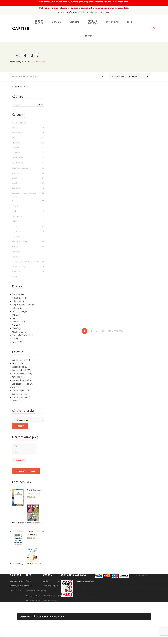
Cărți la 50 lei (17, 163)
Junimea (15, 342)
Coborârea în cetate (89, 198)
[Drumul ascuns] (88, 225)
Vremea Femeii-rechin (116, 198)
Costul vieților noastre (61, 315)
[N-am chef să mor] (61, 170)
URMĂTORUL (115, 331)
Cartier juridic (18, 394)
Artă (13, 137)
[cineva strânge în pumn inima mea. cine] (88, 286)
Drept (14, 178)
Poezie (14, 246)
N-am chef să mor (61, 198)
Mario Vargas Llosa (145, 319)
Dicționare (16, 173)
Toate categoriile (19, 122)
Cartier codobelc (19, 370)
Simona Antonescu (90, 202)
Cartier (15, 294)
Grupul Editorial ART (21, 304)
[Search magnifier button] (42, 104)
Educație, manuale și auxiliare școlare (24, 194)
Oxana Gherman (63, 258)
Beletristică (61, 132)
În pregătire (17, 216)
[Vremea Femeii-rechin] (116, 170)
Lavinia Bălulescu (90, 322)
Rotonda (15, 363)
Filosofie (15, 206)
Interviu (15, 221)
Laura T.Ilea (63, 202)
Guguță (15, 325)
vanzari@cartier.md (18, 586)
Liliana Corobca (117, 319)
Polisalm (15, 308)
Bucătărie (16, 152)
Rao (13, 318)
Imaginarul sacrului (61, 253)
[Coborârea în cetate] (88, 170)
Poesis (15, 400)
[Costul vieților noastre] (61, 286)
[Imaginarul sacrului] (61, 225)
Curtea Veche (18, 311)
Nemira (15, 328)
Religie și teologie (19, 266)
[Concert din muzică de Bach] (116, 225)
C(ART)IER (16, 377)
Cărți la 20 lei (17, 157)
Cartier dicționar (19, 390)
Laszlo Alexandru (90, 144)
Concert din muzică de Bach (116, 255)
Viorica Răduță (117, 202)
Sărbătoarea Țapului (143, 315)
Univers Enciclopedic (21, 335)
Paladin (15, 338)
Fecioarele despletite (143, 253)
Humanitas (16, 297)
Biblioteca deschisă (20, 383)
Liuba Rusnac (63, 319)
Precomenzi (17, 256)
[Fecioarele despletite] (143, 225)
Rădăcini (61, 140)
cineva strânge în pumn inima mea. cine (89, 317)
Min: (19, 87)
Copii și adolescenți (20, 168)
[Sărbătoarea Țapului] (143, 286)
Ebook (14, 183)
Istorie (14, 226)
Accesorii (15, 127)
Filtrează (19, 460)
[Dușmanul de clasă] (143, 170)
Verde (14, 387)
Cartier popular (18, 360)
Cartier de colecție (20, 373)
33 (103, 331)
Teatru (14, 276)
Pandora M (17, 321)
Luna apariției (17, 236)
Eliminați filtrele (25, 471)
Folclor (15, 211)
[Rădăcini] (61, 111)
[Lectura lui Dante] (88, 111)
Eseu (14, 201)
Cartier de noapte (19, 397)
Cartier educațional (20, 380)
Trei (13, 314)
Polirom (15, 301)
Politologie (16, 251)
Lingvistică (16, 231)
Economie (16, 188)
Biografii (15, 147)
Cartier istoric (18, 366)
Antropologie (17, 132)
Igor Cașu (145, 202)
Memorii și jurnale (19, 241)
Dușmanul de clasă (143, 198)
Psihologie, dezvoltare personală (25, 261)
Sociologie (16, 271)
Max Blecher (17, 332)
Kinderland (116, 315)
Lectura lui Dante (89, 140)
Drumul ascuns (89, 253)
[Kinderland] (116, 286)
